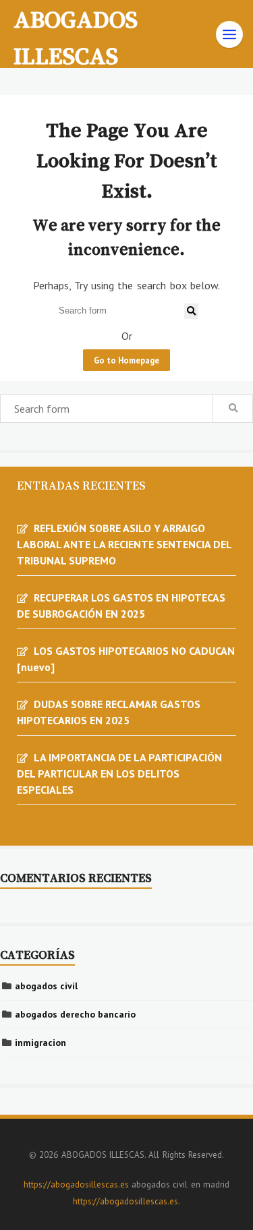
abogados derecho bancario (75, 1014)
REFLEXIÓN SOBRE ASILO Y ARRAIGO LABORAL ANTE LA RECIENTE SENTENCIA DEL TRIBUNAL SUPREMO (124, 544)
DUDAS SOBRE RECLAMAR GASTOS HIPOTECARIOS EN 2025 (108, 712)
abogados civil (46, 986)
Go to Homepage (126, 360)
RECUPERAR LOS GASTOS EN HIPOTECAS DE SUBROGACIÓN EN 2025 (121, 605)
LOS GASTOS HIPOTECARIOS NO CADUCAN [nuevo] (126, 659)
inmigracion (40, 1042)
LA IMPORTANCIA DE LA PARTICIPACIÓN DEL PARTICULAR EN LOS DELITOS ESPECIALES (119, 773)
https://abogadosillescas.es (76, 1184)
